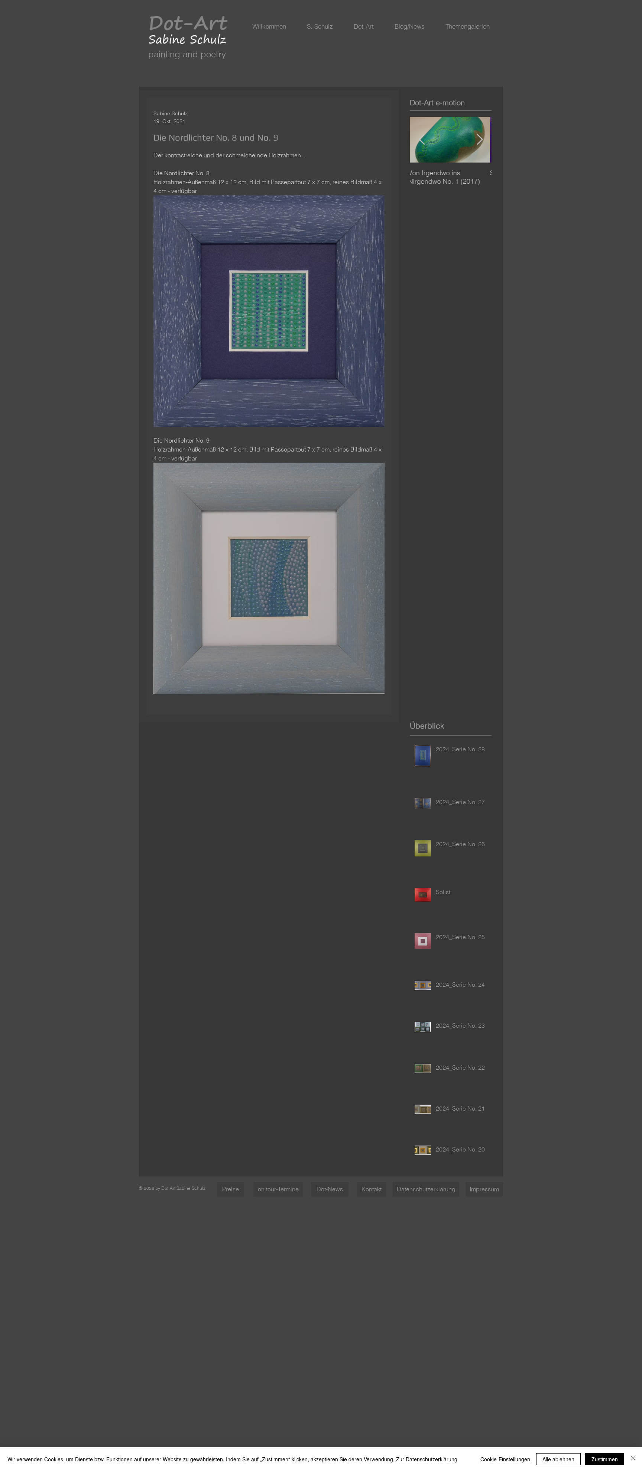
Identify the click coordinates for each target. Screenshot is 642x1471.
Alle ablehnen (558, 1459)
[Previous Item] (421, 139)
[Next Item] (479, 139)
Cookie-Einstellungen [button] (505, 1459)
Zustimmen (604, 1459)
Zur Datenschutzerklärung (426, 1459)
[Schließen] (633, 1459)
